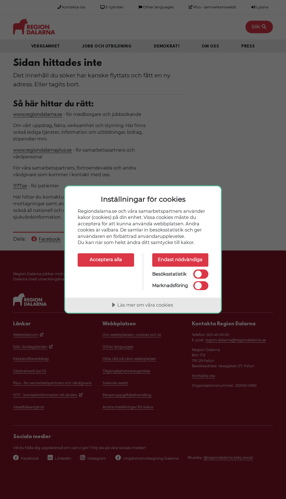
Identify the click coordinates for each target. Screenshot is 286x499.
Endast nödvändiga (180, 259)
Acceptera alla (106, 259)
